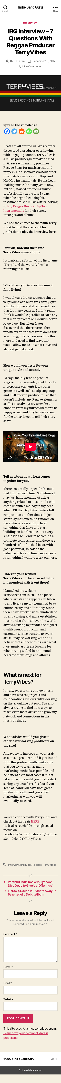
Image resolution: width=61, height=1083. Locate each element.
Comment (10, 934)
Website (8, 999)
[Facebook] (7, 132)
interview (13, 864)
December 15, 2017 (44, 61)
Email (7, 983)
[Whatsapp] (29, 132)
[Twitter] (14, 132)
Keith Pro (19, 61)
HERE (35, 822)
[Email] (36, 132)
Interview (30, 22)
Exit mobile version (30, 1070)
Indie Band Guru (30, 7)
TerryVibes (49, 864)
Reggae (37, 864)
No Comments (32, 66)
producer (25, 864)
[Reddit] (21, 132)
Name (8, 967)
